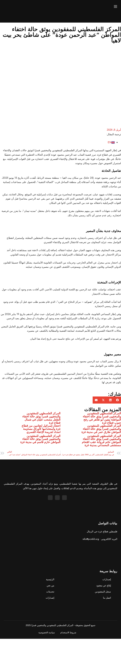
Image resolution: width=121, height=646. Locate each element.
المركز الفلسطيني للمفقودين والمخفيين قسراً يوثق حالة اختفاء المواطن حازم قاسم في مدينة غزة (40, 439)
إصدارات (50, 597)
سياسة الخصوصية (46, 632)
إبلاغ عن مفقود (103, 585)
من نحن (50, 585)
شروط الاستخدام (68, 632)
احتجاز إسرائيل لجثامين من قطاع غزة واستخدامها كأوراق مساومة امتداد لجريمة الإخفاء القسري (41, 429)
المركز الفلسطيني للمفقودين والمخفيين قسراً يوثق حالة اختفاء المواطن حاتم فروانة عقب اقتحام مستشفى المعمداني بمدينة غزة (101, 440)
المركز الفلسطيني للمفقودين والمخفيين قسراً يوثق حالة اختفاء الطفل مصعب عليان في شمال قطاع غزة (41, 418)
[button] (117, 400)
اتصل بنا (107, 597)
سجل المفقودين (103, 591)
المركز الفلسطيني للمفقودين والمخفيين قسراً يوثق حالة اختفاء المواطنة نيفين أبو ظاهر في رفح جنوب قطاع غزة (102, 418)
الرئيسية (50, 579)
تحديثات (50, 591)
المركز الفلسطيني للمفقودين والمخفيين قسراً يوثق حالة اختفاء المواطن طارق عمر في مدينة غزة (101, 429)
